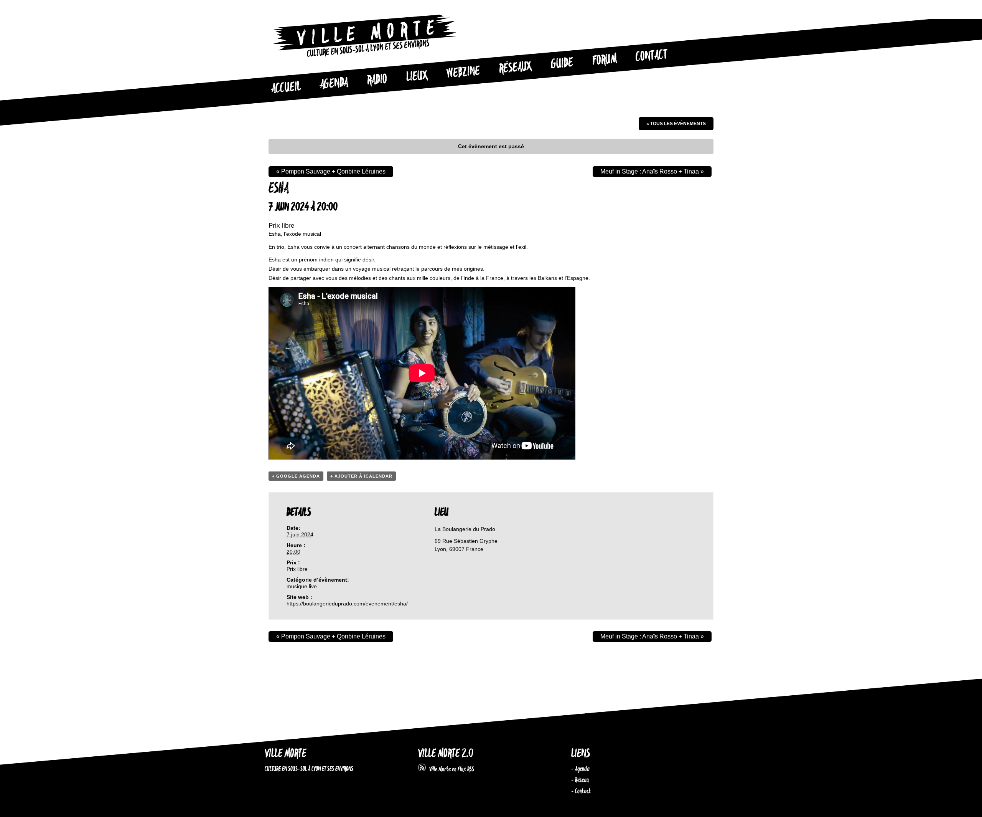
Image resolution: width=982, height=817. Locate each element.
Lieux (416, 77)
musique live (302, 586)
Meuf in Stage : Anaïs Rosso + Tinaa (652, 171)
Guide (562, 64)
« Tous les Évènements (676, 123)
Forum (605, 60)
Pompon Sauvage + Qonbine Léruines (331, 171)
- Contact (581, 791)
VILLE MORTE (285, 753)
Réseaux (515, 68)
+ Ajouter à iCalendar (361, 476)
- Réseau (580, 780)
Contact (651, 56)
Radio (377, 80)
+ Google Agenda (296, 476)
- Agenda (580, 769)
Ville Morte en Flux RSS (450, 769)
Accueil (285, 88)
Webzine (463, 72)
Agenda (334, 83)
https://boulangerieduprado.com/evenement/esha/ (347, 603)
